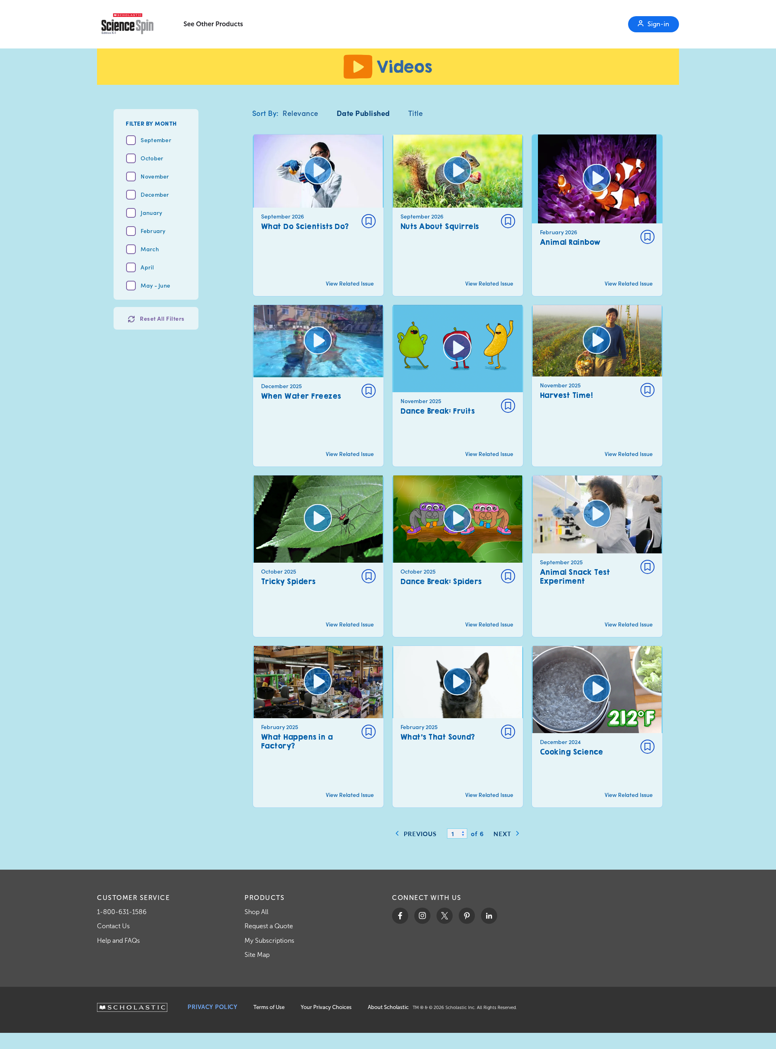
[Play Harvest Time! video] (597, 386)
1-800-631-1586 (122, 911)
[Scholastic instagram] (422, 916)
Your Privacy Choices (326, 1007)
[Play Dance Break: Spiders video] (457, 556)
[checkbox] (368, 221)
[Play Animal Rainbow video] (597, 215)
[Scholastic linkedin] (489, 916)
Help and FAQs (118, 940)
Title (415, 113)
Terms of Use (269, 1007)
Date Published (363, 113)
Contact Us (113, 926)
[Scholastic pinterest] (467, 916)
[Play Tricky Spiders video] (318, 556)
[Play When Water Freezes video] (318, 386)
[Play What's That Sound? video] (457, 726)
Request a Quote (269, 926)
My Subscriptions (269, 940)
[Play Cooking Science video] (597, 726)
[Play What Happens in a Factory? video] (318, 726)
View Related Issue (350, 283)
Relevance (300, 113)
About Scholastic (388, 1007)
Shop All (256, 911)
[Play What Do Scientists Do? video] (318, 215)
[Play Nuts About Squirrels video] (457, 215)
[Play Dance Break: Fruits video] (457, 386)
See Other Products (213, 24)
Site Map (257, 954)
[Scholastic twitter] (444, 916)
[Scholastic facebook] (400, 916)
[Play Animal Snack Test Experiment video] (597, 556)
